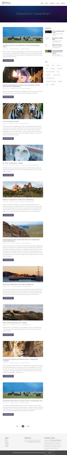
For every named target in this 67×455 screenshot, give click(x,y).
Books (53, 65)
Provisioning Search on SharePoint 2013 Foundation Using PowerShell (21, 240)
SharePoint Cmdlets (50, 78)
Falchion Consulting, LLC (56, 440)
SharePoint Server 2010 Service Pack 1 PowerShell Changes (20, 360)
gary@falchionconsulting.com (35, 441)
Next (28, 426)
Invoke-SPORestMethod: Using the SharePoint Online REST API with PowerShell (21, 85)
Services (7, 442)
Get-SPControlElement (11, 121)
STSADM (52, 84)
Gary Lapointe (16, 48)
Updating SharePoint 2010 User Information (18, 284)
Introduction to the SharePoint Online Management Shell (21, 46)
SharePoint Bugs (56, 74)
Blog (58, 3)
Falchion (58, 65)
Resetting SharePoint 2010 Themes (15, 323)
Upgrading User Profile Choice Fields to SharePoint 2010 (22, 401)
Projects (52, 3)
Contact (63, 3)
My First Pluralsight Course (13, 163)
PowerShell (27, 165)
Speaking (60, 81)
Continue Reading (8, 60)
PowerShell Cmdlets (50, 71)
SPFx (47, 84)
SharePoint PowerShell (24, 48)
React (58, 71)
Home (42, 3)
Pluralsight (22, 165)
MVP (47, 68)
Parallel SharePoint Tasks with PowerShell (18, 200)
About (46, 3)
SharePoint (48, 74)
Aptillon (47, 65)
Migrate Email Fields (57, 45)
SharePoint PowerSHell (34, 165)
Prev (17, 426)
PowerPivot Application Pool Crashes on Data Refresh (57, 52)
